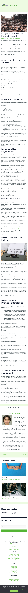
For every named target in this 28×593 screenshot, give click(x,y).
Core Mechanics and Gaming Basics (14, 556)
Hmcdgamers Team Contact (14, 573)
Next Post (25, 454)
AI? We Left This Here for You (14, 549)
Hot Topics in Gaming (14, 560)
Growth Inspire (14, 566)
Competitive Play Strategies (7, 38)
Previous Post (4, 454)
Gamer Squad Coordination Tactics (14, 558)
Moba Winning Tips (7, 478)
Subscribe (14, 531)
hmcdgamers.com (14, 540)
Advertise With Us (14, 567)
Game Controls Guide (14, 578)
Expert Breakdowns (14, 557)
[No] (26, 589)
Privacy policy (22, 589)
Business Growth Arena (14, 569)
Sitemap (14, 546)
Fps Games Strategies (9, 497)
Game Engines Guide (14, 580)
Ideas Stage (14, 571)
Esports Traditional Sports (14, 579)
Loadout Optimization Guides (14, 561)
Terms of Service (14, 570)
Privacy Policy (14, 548)
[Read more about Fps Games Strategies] (14, 489)
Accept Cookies (14, 591)
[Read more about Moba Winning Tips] (14, 470)
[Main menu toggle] (25, 5)
